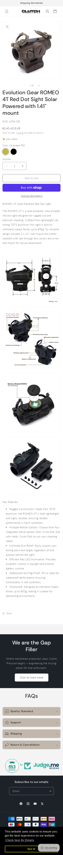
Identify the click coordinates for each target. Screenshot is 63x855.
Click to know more (31, 677)
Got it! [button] (31, 849)
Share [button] (9, 613)
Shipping (20, 133)
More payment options (32, 195)
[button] (6, 11)
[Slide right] (39, 85)
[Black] (14, 152)
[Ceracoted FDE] (6, 152)
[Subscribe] (50, 791)
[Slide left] (24, 85)
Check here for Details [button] (19, 840)
